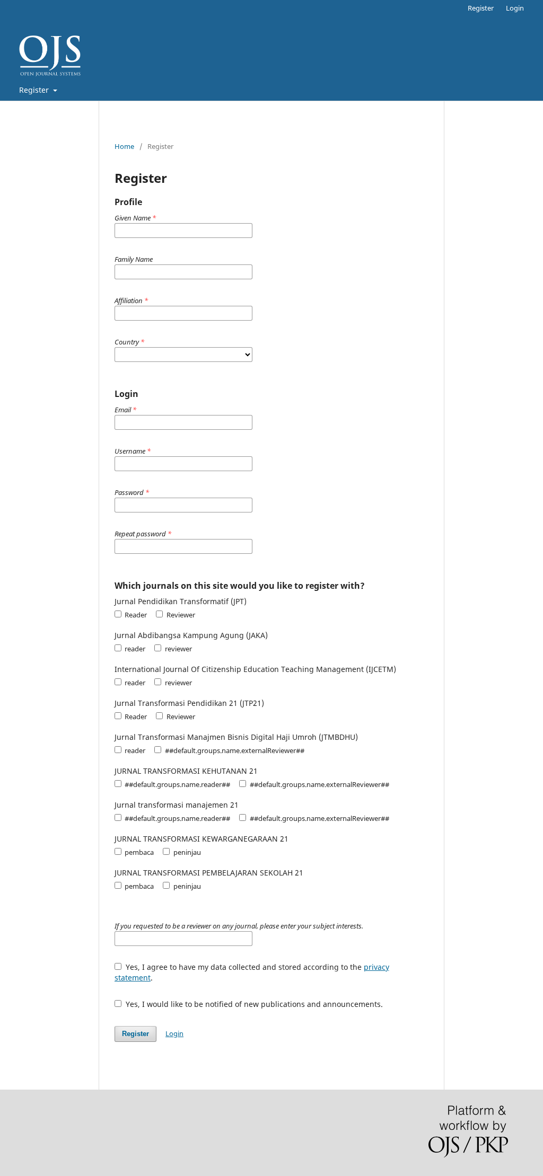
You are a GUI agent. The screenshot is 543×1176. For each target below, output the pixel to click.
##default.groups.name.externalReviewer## (233, 750)
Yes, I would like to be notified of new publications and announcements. (253, 1004)
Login (515, 8)
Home (124, 146)
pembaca (138, 852)
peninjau (186, 852)
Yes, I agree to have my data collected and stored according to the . (252, 972)
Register (35, 90)
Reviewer (180, 615)
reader (134, 648)
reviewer (177, 648)
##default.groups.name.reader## (176, 784)
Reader (135, 615)
